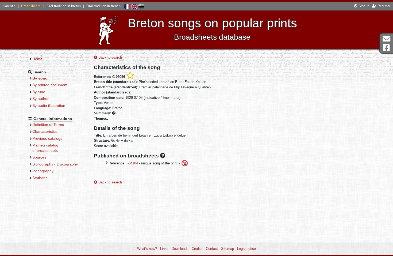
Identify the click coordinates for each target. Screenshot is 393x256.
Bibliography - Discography (55, 164)
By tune (38, 92)
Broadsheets (31, 6)
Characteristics (44, 131)
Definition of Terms (48, 124)
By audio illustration (48, 105)
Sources (39, 157)
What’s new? (147, 249)
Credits (197, 249)
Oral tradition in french (103, 6)
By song (40, 78)
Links (164, 249)
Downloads (180, 249)
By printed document (49, 85)
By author (40, 98)
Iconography (42, 171)
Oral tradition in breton (64, 6)
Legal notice (246, 249)
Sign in (363, 6)
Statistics (39, 178)
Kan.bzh (9, 6)
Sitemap (227, 249)
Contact (212, 249)
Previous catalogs (47, 138)
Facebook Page (386, 48)
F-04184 (131, 163)
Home (37, 59)
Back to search (109, 57)
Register (383, 6)
